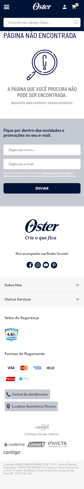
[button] (42, 285)
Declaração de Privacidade (56, 173)
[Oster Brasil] (42, 229)
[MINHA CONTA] (65, 7)
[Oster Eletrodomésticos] (42, 5)
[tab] (42, 285)
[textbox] (42, 22)
